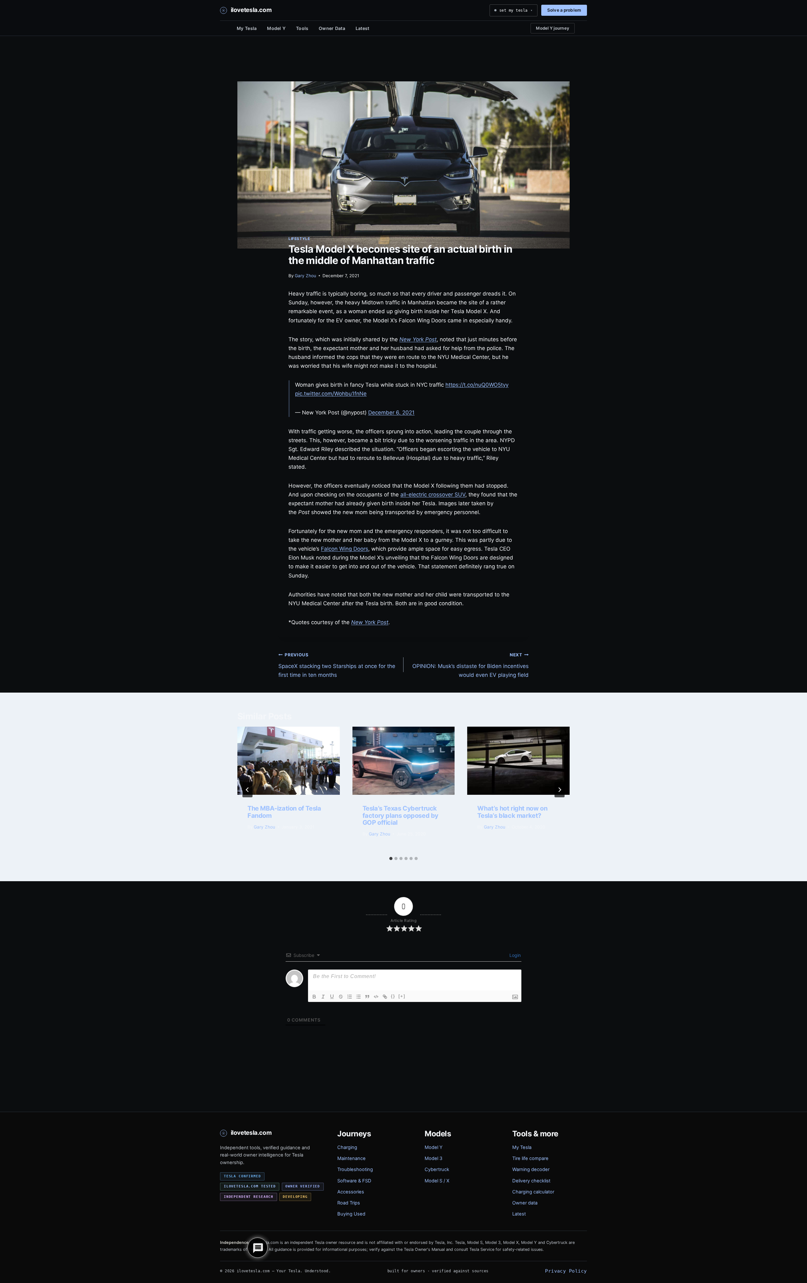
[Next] (559, 789)
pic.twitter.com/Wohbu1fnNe (331, 393)
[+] (401, 996)
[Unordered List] (358, 996)
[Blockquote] (367, 996)
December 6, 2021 (391, 412)
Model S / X (437, 1181)
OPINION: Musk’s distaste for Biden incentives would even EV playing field (470, 665)
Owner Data (332, 28)
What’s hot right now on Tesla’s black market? (512, 812)
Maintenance (351, 1158)
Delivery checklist (531, 1181)
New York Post (418, 339)
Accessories (350, 1192)
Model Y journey (552, 28)
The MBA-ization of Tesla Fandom (284, 812)
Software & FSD (354, 1181)
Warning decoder (530, 1169)
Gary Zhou (305, 275)
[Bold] (314, 996)
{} (393, 996)
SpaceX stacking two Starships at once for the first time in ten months (336, 665)
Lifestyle (299, 238)
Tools (302, 28)
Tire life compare (530, 1158)
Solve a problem (564, 10)
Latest (362, 28)
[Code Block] (376, 996)
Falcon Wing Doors (344, 549)
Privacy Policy (566, 1271)
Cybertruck (437, 1169)
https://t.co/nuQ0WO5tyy (476, 385)
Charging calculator (533, 1192)
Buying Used (351, 1214)
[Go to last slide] (247, 789)
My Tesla (247, 28)
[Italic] (323, 996)
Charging (347, 1147)
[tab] (390, 858)
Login (514, 955)
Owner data (524, 1203)
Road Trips (348, 1203)
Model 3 (433, 1158)
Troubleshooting (355, 1169)
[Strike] (340, 996)
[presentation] (288, 761)
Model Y (276, 28)
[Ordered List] (349, 996)
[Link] (384, 996)
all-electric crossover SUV (432, 494)
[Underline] (332, 996)
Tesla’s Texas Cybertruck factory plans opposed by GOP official (400, 815)
